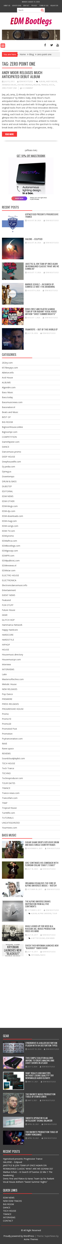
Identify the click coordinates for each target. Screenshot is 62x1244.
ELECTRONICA (9, 580)
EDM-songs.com (10, 525)
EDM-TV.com (8, 530)
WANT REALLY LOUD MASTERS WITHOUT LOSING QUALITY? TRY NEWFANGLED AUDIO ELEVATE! (39, 1075)
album (42, 81)
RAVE (4, 743)
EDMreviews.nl (9, 565)
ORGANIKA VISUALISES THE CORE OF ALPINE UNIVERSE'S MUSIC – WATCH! (41, 884)
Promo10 (6, 718)
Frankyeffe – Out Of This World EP (41, 329)
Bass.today (7, 397)
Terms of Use (43, 5)
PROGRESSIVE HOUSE (12, 709)
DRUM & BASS (9, 481)
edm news (50, 938)
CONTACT (8, 1220)
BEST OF (6, 417)
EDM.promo (8, 535)
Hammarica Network (12, 624)
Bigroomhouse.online (12, 427)
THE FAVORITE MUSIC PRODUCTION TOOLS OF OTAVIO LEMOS (40, 1095)
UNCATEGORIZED (11, 822)
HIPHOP (6, 644)
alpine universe (44, 913)
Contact (26, 5)
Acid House (7, 377)
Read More (9, 134)
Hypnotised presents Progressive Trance (41, 215)
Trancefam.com (9, 798)
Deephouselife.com (11, 461)
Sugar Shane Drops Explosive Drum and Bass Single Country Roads (42, 843)
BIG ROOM (7, 422)
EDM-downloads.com (12, 516)
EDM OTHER (8, 501)
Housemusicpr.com (11, 659)
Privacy (34, 5)
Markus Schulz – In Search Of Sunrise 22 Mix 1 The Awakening (40, 285)
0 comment (28, 88)
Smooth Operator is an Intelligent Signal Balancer (38, 1119)
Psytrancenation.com (12, 738)
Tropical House (9, 807)
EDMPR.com (8, 555)
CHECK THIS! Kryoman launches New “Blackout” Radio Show (13, 950)
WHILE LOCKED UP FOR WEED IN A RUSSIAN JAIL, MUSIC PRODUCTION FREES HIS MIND (40, 928)
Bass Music (7, 392)
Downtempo (8, 476)
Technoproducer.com (12, 778)
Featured (6, 600)
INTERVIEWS (8, 669)
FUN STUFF (7, 605)
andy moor (51, 81)
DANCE (5, 446)
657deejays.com (10, 367)
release (36, 84)
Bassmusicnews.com (12, 402)
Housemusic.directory (12, 654)
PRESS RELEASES (10, 704)
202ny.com (7, 362)
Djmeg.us (6, 471)
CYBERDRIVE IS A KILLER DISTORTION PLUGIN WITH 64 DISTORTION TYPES (41, 1044)
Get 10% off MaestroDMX (31, 156)
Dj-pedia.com (8, 466)
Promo (5, 713)
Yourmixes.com (9, 827)
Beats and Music (10, 412)
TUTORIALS (8, 817)
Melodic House (9, 684)
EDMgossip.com (10, 550)
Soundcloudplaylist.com (13, 758)
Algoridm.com (8, 387)
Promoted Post (9, 728)
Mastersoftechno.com (13, 679)
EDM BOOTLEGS (26, 81)
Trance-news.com (10, 793)
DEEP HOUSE (8, 456)
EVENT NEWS (8, 595)
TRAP (4, 803)
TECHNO (6, 773)
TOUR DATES (8, 783)
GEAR (4, 615)
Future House (8, 610)
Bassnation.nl (8, 407)
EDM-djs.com (8, 511)
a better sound (38, 938)
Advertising (16, 5)
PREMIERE (7, 699)
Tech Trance (8, 768)
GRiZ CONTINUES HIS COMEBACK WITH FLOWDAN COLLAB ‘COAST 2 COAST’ (41, 864)
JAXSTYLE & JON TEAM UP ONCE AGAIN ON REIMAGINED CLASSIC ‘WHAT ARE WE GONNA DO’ (42, 266)
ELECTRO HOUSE (10, 575)
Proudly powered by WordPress (18, 1236)
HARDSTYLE (8, 639)
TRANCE (6, 788)
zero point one (9, 88)
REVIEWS (6, 753)
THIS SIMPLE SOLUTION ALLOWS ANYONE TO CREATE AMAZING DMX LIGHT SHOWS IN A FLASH (39, 1060)
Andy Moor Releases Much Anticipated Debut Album (22, 74)
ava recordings (25, 84)
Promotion (7, 733)
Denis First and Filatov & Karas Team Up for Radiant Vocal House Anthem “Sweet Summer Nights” (41, 311)
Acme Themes (31, 1239)
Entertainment (9, 590)
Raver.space (8, 748)
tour (54, 913)
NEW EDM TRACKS (12, 1200)
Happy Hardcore (10, 629)
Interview (6, 664)
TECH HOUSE (8, 763)
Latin (4, 674)
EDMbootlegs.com (11, 545)
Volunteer (54, 5)
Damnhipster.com (10, 441)
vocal (52, 84)
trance (44, 84)
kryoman (35, 955)
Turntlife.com (8, 812)
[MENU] (3, 45)
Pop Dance (7, 694)
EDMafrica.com (9, 540)
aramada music (9, 84)
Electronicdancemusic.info (14, 585)
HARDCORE (7, 634)
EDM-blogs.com (10, 506)
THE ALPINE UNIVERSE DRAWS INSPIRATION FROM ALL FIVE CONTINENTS (38, 904)
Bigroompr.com (9, 432)
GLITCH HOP (8, 619)
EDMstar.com (8, 570)
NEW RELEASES (9, 689)
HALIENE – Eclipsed (33, 239)
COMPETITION (9, 436)
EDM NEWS (7, 496)
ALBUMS (6, 382)
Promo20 (6, 723)
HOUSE (5, 649)
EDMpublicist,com (11, 560)
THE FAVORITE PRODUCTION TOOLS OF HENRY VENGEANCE (41, 1133)
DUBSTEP (7, 486)
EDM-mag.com (9, 521)
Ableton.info (8, 372)
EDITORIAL (7, 491)
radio (42, 955)
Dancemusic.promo (11, 451)
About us (7, 5)
